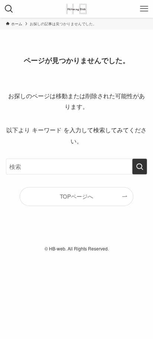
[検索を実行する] (139, 167)
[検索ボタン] (9, 9)
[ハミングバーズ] (76, 9)
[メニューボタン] (144, 9)
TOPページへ (76, 196)
